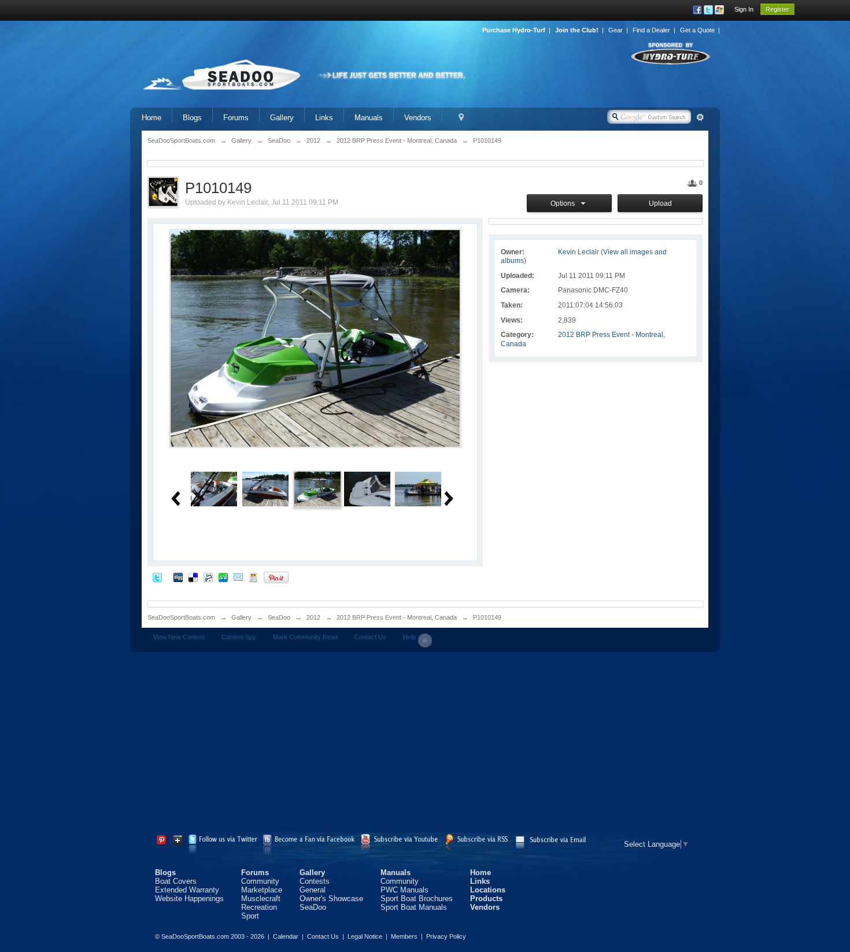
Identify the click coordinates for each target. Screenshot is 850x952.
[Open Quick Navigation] (461, 117)
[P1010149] (317, 488)
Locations (487, 890)
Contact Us (370, 637)
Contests (315, 881)
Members (404, 936)
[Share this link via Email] (238, 577)
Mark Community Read (305, 637)
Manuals (368, 117)
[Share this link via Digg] (178, 577)
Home (151, 117)
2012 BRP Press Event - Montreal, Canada (397, 617)
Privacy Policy (446, 936)
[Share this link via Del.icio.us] (193, 577)
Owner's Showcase (331, 898)
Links (324, 117)
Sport (250, 916)
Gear (615, 30)
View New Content (179, 637)
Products (486, 898)
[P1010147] (214, 488)
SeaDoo (279, 617)
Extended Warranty (187, 890)
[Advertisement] (425, 744)
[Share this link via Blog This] (253, 577)
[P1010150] (367, 488)
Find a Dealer (651, 30)
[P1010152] (418, 488)
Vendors (417, 117)
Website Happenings (189, 898)
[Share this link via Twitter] (157, 577)
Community (260, 881)
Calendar (285, 936)
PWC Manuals (404, 890)
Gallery (282, 117)
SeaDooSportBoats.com (181, 617)
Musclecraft (260, 898)
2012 (313, 617)
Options (564, 203)
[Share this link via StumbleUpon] (223, 577)
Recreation (259, 907)
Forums (236, 117)
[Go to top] (425, 640)
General (313, 890)
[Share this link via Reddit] (208, 577)
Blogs (192, 117)
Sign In (743, 9)
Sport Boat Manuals (413, 907)
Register (777, 9)
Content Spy (238, 637)
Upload (660, 203)
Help (409, 637)
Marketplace (261, 890)
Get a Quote (697, 30)
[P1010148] (265, 488)
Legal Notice (365, 936)
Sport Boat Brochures (416, 898)
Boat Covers (176, 881)
